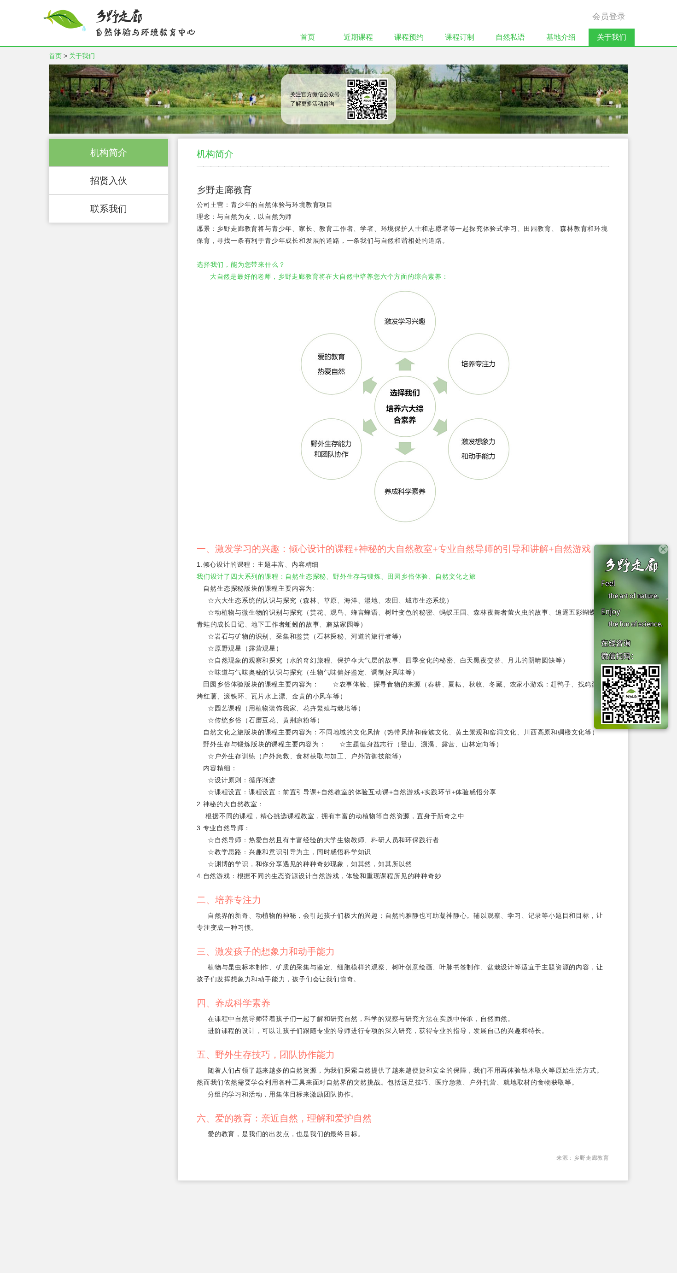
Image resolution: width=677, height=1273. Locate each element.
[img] (119, 22)
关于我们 (611, 37)
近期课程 (358, 37)
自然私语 (510, 37)
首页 (307, 37)
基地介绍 (561, 37)
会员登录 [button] (608, 16)
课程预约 (409, 37)
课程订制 (459, 37)
